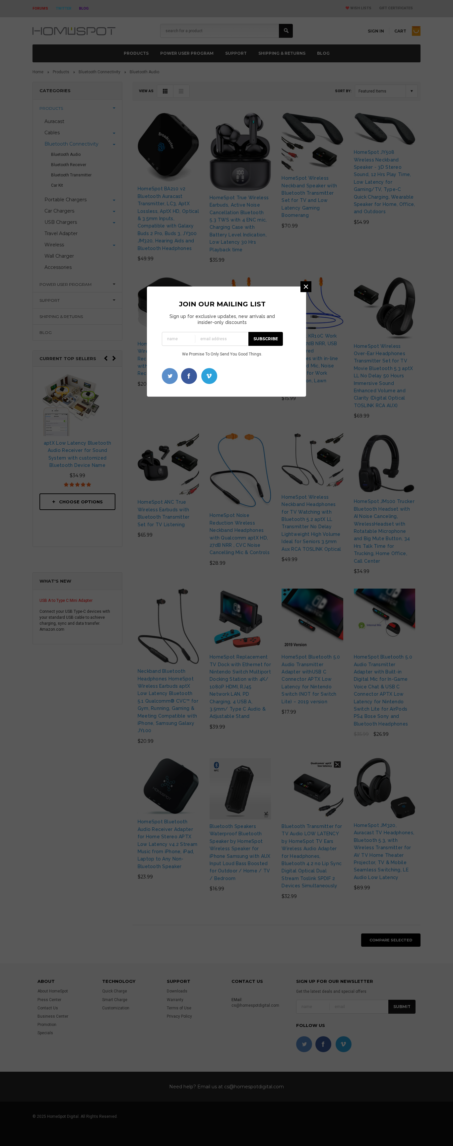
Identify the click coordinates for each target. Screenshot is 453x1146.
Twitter (170, 376)
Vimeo (209, 376)
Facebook (189, 376)
